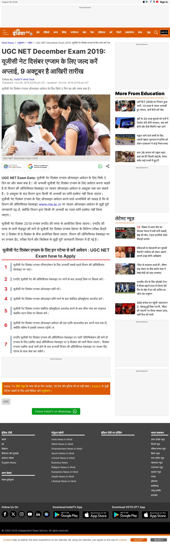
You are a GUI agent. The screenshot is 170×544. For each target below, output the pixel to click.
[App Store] (95, 515)
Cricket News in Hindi (63, 457)
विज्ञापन (5, 448)
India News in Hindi (61, 439)
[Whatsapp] (100, 166)
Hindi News (8, 42)
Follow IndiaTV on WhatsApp (53, 411)
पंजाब (153, 476)
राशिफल (101, 32)
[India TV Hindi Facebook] (151, 1)
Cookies (7, 539)
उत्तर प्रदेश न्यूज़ (158, 439)
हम (3, 444)
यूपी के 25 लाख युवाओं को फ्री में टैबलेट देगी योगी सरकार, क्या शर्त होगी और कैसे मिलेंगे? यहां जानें (152, 122)
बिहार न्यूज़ (155, 453)
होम (38, 32)
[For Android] (125, 515)
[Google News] (13, 166)
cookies (122, 539)
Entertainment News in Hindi (66, 448)
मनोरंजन (75, 32)
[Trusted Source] (38, 166)
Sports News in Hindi (62, 453)
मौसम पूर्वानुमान (8, 479)
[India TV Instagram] (21, 514)
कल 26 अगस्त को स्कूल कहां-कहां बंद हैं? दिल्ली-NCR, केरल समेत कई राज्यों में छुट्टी (152, 156)
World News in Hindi (62, 444)
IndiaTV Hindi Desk (24, 79)
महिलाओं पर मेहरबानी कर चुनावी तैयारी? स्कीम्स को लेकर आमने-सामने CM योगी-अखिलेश (152, 252)
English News (9, 462)
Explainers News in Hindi (64, 471)
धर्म (110, 32)
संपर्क (4, 439)
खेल (84, 32)
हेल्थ (140, 32)
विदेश (64, 32)
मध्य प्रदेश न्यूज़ (157, 457)
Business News (59, 462)
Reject (158, 539)
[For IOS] (154, 515)
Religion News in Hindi (63, 467)
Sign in (164, 1)
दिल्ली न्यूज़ (155, 444)
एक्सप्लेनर (129, 32)
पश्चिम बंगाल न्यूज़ (158, 448)
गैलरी (118, 32)
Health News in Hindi (62, 476)
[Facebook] (5, 514)
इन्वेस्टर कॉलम (8, 457)
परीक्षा (30, 42)
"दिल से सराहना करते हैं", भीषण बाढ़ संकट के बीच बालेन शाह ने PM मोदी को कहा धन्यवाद (152, 268)
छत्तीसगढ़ (155, 485)
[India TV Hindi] (22, 32)
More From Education (140, 93)
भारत (55, 32)
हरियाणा (154, 481)
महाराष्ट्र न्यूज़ (157, 462)
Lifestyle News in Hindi (63, 481)
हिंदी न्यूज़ (20, 386)
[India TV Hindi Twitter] (154, 1)
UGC (6, 401)
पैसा (92, 32)
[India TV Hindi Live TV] (164, 32)
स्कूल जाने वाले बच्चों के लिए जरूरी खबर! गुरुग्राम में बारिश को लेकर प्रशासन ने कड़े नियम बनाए (152, 139)
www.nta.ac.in (50, 204)
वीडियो (46, 32)
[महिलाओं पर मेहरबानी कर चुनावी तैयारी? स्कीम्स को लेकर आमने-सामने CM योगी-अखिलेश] (125, 252)
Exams (96, 386)
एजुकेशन (20, 42)
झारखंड (154, 495)
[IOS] (144, 1)
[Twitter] (13, 514)
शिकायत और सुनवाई (10, 453)
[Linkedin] (38, 514)
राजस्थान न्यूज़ (157, 467)
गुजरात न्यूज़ (156, 471)
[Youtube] (30, 514)
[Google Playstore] (66, 515)
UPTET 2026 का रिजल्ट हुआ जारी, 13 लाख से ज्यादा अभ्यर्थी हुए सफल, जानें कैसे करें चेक (152, 105)
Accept (138, 539)
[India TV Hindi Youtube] (157, 1)
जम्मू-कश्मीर (156, 490)
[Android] (147, 1)
